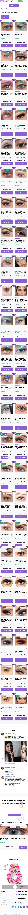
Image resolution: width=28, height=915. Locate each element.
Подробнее (6, 45)
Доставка (3, 900)
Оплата (3, 902)
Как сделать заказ (5, 906)
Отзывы (3, 895)
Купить (6, 163)
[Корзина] (26, 1)
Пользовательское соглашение (14, 912)
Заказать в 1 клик (7, 42)
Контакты (3, 898)
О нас (2, 893)
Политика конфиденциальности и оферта (14, 909)
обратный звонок (22, 898)
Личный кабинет (5, 904)
